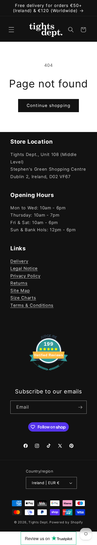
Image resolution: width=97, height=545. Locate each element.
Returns (19, 283)
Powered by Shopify (66, 522)
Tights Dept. (38, 522)
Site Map (20, 290)
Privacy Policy (25, 275)
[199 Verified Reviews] (48, 372)
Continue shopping (48, 105)
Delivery (19, 261)
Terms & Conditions (32, 305)
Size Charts (23, 297)
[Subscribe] (80, 407)
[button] (11, 29)
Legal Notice (24, 268)
